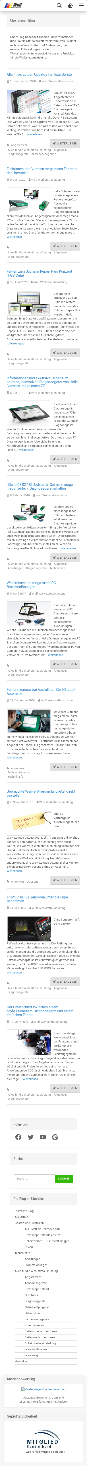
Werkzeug (31, 1355)
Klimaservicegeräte (43, 154)
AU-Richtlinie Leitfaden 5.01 (42, 1229)
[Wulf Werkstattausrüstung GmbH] (11, 5)
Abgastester (19, 145)
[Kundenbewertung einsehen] (43, 1389)
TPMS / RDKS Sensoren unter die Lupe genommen (37, 899)
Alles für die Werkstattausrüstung (29, 150)
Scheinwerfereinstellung (40, 1343)
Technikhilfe (57, 568)
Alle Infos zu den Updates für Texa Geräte (39, 74)
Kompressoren (34, 1325)
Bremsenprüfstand (37, 1289)
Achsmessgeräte (36, 1283)
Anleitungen (15, 568)
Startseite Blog (24, 1211)
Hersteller (21, 1361)
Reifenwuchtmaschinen (40, 1337)
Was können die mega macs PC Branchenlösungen (31, 585)
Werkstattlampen (36, 1349)
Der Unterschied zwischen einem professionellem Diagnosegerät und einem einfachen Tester (40, 1011)
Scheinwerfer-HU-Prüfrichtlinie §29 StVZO (47, 1244)
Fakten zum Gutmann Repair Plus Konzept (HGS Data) (39, 273)
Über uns (32, 881)
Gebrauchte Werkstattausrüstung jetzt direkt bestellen (41, 793)
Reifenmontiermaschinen (41, 1331)
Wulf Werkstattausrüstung (58, 81)
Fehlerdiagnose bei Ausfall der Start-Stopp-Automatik (41, 691)
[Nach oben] (12, 1459)
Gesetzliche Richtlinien (29, 1223)
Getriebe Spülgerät (37, 1307)
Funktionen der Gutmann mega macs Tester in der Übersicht (42, 171)
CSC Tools (31, 1295)
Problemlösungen (19, 772)
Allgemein (60, 150)
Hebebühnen (33, 1313)
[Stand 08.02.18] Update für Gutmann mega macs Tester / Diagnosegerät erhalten (40, 486)
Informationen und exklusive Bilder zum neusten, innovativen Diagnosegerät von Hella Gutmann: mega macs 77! (42, 382)
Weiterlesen (34, 134)
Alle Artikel (22, 1217)
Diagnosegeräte (18, 154)
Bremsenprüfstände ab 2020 (43, 1235)
